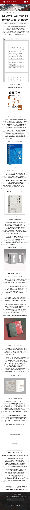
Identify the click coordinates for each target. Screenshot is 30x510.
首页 (10, 12)
